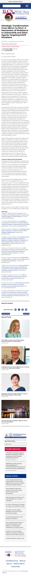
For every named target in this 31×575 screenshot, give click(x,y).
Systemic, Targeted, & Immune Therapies (10, 46)
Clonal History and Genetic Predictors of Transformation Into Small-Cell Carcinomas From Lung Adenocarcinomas (15, 284)
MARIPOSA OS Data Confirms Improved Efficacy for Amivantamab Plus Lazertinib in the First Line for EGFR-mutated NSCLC (15, 466)
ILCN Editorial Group (12, 561)
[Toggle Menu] (27, 5)
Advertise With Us (19, 563)
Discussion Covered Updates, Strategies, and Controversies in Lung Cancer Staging (14, 511)
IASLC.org (22, 561)
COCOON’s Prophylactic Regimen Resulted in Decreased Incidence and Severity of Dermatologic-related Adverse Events (15, 455)
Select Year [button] (8, 444)
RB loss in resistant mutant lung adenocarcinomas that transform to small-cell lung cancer (14, 276)
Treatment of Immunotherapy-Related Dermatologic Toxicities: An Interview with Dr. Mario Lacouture (15, 533)
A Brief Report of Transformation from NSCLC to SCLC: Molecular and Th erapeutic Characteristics (15, 259)
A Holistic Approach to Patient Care (15, 538)
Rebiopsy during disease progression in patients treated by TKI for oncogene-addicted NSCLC (15, 230)
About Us (9, 563)
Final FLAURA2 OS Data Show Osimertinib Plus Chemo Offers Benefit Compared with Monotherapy (14, 491)
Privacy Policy (15, 566)
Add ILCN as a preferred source (10, 43)
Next (25, 313)
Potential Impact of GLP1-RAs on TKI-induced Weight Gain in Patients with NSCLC (15, 499)
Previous (4, 313)
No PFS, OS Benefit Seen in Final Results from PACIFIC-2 (14, 517)
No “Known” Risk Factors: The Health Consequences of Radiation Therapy (15, 505)
